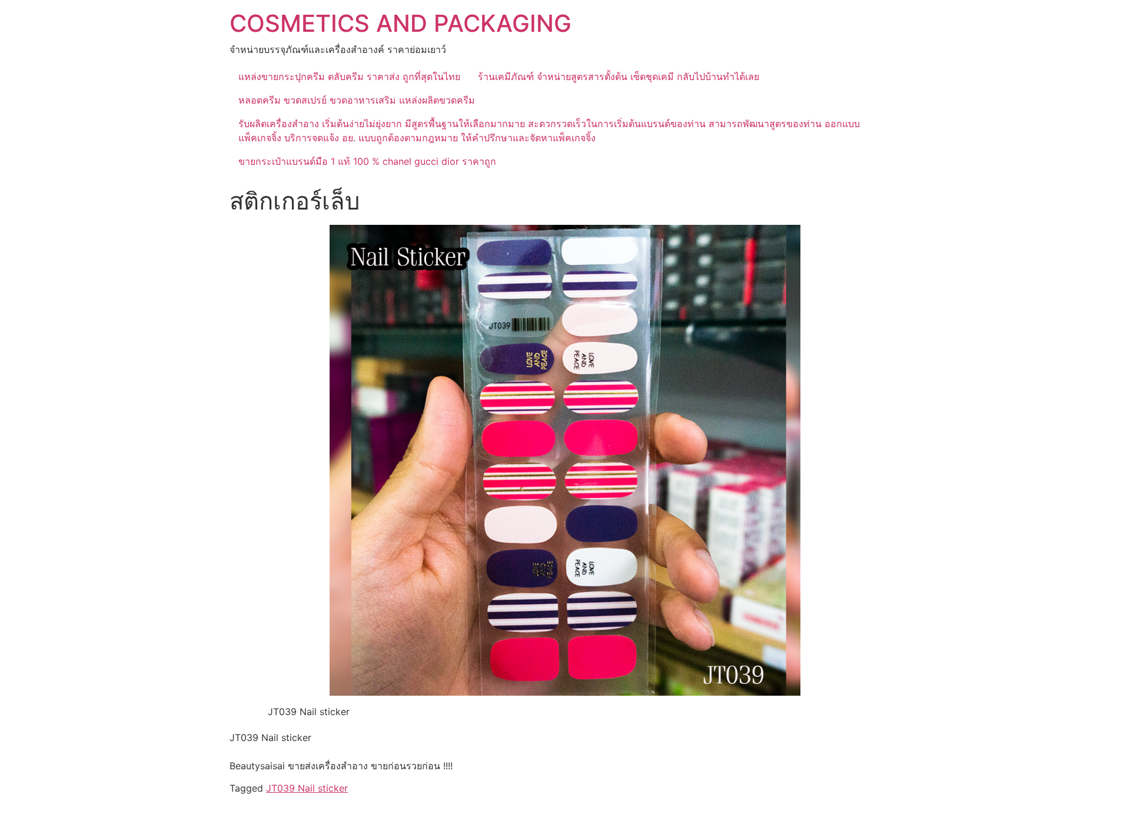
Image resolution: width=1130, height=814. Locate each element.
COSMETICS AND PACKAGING (400, 23)
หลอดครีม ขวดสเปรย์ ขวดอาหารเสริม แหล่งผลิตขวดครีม (356, 100)
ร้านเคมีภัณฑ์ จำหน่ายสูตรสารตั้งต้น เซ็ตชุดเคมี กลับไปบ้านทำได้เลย (618, 76)
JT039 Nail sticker (307, 788)
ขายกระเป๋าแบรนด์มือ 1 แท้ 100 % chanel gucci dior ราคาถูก (367, 161)
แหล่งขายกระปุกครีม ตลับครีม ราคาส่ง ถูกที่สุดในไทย (349, 76)
